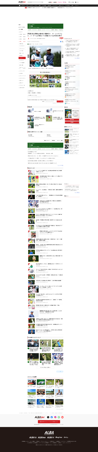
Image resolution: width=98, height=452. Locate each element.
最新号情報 (72, 119)
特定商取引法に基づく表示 (71, 441)
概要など (56, 29)
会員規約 (57, 441)
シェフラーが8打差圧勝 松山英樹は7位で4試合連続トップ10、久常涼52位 (47, 363)
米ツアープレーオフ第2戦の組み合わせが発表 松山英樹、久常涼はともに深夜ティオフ (34, 350)
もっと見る (77, 58)
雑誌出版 (49, 5)
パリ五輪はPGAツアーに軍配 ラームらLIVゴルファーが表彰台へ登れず (41, 158)
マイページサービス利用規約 (44, 442)
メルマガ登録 (72, 2)
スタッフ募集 (32, 441)
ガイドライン (64, 441)
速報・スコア (21, 53)
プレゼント (77, 5)
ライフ (36, 5)
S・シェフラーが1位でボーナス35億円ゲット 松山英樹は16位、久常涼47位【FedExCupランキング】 (59, 350)
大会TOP (29, 29)
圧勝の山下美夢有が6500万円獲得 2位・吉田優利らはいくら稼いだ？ (72, 41)
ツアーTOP (21, 50)
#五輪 (29, 92)
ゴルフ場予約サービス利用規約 (32, 442)
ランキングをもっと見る (45, 367)
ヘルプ (64, 442)
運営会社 (37, 441)
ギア (27, 5)
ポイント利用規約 (53, 442)
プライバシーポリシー (44, 441)
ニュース (43, 29)
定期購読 (71, 122)
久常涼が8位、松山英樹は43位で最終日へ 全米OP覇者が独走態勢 (48, 280)
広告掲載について (25, 441)
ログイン (77, 2)
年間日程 (20, 55)
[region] (22, 59)
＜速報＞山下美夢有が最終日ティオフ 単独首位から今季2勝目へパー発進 (72, 49)
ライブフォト (21, 60)
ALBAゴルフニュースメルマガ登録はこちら (50, 421)
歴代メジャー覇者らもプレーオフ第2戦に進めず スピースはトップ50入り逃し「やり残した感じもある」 (34, 363)
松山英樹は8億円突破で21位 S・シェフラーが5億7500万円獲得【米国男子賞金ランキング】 (46, 350)
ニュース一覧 (60, 165)
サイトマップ (68, 442)
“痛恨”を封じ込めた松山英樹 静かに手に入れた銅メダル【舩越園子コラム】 (42, 163)
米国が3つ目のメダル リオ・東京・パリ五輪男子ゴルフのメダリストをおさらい (43, 155)
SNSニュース (61, 5)
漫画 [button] (39, 5)
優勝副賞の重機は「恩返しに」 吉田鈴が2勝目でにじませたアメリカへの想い (72, 55)
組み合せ (39, 29)
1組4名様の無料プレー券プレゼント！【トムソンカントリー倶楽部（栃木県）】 (72, 190)
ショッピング (55, 5)
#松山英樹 (33, 92)
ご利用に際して (52, 441)
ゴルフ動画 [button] (44, 5)
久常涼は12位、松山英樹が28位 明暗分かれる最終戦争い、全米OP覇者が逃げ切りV (58, 363)
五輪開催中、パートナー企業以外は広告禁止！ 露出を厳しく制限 (40, 153)
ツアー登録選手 (22, 62)
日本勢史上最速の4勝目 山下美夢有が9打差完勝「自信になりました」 (73, 52)
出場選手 (52, 29)
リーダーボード (22, 45)
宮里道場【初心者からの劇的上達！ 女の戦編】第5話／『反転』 (48, 305)
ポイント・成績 (59, 140)
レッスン (31, 5)
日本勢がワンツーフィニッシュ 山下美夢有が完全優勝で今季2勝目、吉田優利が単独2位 (72, 45)
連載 (72, 5)
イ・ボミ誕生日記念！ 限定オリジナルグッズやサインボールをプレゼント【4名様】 (72, 187)
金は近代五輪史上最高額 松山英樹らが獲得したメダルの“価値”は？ (41, 160)
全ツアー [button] (23, 5)
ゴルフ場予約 (67, 5)
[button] (45, 172)
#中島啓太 (39, 92)
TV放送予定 (61, 29)
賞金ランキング (46, 140)
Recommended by (58, 409)
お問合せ (59, 442)
